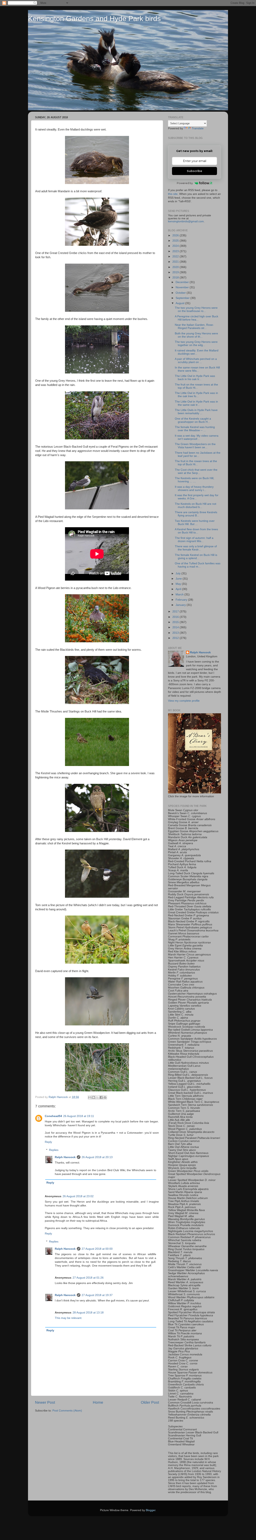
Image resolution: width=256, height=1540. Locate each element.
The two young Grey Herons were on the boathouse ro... (196, 309)
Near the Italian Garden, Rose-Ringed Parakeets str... (194, 326)
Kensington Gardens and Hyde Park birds (94, 18)
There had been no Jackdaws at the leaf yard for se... (197, 454)
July (178, 573)
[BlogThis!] (94, 1097)
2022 (176, 256)
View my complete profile (184, 700)
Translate (198, 128)
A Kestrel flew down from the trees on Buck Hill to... (196, 531)
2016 (176, 616)
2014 (176, 627)
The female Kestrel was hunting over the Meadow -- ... (195, 429)
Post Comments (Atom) (67, 1410)
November (183, 287)
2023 (176, 251)
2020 (176, 267)
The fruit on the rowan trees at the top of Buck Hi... (196, 386)
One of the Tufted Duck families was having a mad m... (197, 565)
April (179, 589)
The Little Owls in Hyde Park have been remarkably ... (196, 412)
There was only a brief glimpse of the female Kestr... (196, 548)
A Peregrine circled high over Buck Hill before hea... (196, 318)
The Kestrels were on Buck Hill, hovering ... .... (194, 480)
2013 (176, 632)
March (180, 594)
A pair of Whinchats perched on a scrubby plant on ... (196, 360)
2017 (176, 611)
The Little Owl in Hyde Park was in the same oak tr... (196, 403)
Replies (53, 1149)
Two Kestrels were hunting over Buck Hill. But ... (195, 522)
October (181, 292)
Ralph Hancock (65, 1157)
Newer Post (45, 1402)
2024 (176, 245)
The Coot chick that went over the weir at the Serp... (196, 471)
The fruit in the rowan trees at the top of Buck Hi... (196, 463)
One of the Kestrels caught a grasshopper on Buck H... (193, 420)
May (179, 583)
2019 (176, 272)
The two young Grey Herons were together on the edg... (196, 343)
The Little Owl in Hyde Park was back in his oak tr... (195, 377)
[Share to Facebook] (101, 1097)
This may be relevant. (68, 1317)
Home (98, 1402)
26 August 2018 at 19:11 (78, 1116)
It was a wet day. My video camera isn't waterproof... (196, 437)
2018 (176, 277)
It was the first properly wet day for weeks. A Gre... (196, 497)
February (182, 599)
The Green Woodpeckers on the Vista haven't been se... (195, 446)
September (183, 298)
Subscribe (194, 171)
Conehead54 (53, 1116)
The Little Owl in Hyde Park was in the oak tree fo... (196, 395)
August (180, 303)
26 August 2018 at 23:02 (78, 1196)
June (179, 578)
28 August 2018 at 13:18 (88, 1312)
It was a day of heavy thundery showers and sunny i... (194, 488)
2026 (176, 235)
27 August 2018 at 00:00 (97, 1248)
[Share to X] (97, 1097)
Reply (48, 1141)
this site (173, 193)
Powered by (185, 183)
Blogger (150, 1510)
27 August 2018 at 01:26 (88, 1277)
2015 (176, 622)
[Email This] (90, 1097)
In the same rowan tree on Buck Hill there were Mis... (197, 369)
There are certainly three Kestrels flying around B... (196, 514)
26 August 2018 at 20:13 (97, 1157)
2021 (176, 261)
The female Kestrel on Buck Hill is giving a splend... (196, 556)
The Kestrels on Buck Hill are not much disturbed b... (195, 505)
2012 (176, 637)
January (181, 604)
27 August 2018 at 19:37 (97, 1295)
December (183, 282)
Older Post (150, 1402)
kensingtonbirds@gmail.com (186, 221)
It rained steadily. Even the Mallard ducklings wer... (196, 352)
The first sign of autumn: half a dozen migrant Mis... (194, 539)
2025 (176, 240)
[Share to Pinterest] (105, 1097)
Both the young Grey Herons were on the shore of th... (196, 335)
